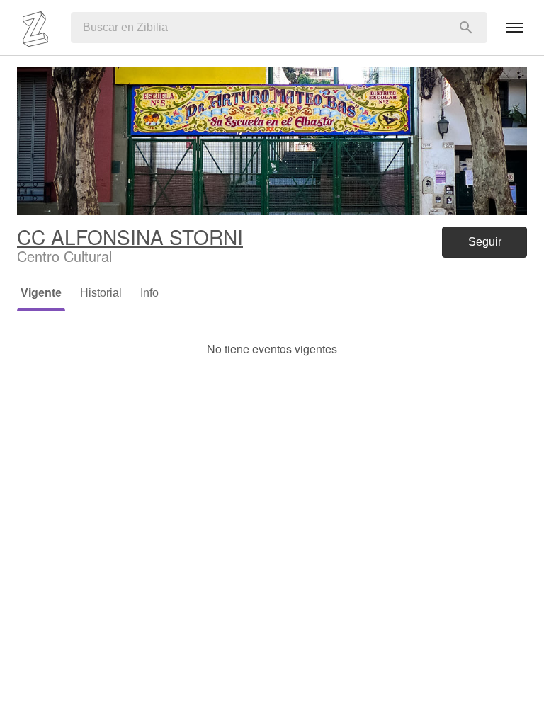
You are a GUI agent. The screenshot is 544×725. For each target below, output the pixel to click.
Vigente (41, 293)
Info (149, 293)
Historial (101, 293)
